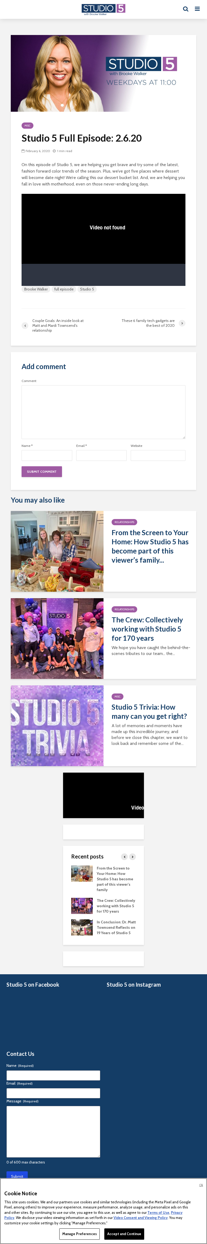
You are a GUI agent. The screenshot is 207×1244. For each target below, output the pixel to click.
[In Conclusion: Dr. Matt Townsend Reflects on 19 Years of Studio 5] (82, 926)
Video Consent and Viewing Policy (140, 1217)
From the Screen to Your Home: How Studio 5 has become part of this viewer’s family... (150, 546)
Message (22, 1101)
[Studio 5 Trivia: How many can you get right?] (57, 725)
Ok (201, 1185)
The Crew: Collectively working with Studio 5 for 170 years (147, 628)
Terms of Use (158, 1212)
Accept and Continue (124, 1234)
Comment (29, 381)
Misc (27, 125)
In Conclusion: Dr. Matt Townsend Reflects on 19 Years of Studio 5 (116, 927)
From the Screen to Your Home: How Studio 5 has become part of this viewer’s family (115, 879)
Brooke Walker (36, 289)
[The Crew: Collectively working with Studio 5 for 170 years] (57, 638)
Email (81, 445)
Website (136, 445)
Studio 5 (87, 289)
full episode (64, 289)
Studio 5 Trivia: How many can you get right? (149, 711)
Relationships (124, 522)
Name (27, 445)
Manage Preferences (79, 1234)
